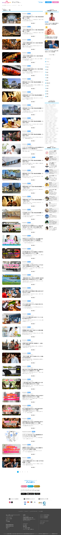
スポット (24, 15)
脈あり (51, 138)
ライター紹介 (41, 511)
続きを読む (33, 23)
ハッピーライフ (14, 5)
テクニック (27, 289)
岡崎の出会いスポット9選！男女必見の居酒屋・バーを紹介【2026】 (32, 83)
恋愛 (47, 77)
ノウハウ (31, 15)
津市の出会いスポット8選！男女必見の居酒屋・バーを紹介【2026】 (32, 122)
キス (46, 110)
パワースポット (48, 116)
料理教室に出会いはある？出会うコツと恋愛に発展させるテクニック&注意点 (32, 331)
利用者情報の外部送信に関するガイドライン (29, 519)
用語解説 (47, 134)
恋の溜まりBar (52, 128)
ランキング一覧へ (52, 54)
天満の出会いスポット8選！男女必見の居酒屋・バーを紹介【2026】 (32, 161)
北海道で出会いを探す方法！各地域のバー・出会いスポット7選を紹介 (32, 344)
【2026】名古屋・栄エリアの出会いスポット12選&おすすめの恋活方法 (32, 357)
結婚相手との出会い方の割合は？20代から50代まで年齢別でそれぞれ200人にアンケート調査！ (32, 396)
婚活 (47, 72)
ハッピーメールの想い (9, 518)
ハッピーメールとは (9, 517)
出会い (29, 13)
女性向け (55, 125)
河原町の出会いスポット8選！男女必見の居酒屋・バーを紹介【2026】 (32, 187)
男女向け (32, 80)
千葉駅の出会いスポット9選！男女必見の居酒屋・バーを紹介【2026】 (32, 200)
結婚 (53, 137)
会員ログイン (8, 527)
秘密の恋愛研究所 (48, 137)
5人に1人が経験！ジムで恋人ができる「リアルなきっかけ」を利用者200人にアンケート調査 (32, 266)
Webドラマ (54, 104)
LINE (46, 104)
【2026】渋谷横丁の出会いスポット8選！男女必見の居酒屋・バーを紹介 (32, 57)
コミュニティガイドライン (26, 520)
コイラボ (50, 110)
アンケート (48, 58)
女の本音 (24, 446)
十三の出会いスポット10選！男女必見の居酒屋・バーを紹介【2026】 (32, 213)
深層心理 (48, 83)
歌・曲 (53, 131)
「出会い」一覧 (20, 5)
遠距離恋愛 (55, 141)
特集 (47, 91)
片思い (47, 85)
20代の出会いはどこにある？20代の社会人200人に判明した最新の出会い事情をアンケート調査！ (32, 422)
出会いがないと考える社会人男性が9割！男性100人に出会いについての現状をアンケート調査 (32, 370)
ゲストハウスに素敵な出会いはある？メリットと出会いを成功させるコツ (32, 318)
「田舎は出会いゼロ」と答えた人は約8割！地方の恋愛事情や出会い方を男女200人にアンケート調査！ (32, 279)
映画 (49, 131)
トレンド (48, 64)
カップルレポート (25, 523)
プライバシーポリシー (26, 516)
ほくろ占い (47, 107)
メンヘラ (47, 119)
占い (54, 122)
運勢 (46, 141)
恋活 (47, 80)
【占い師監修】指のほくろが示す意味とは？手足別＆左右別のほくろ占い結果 (51, 37)
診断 (46, 35)
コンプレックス (56, 110)
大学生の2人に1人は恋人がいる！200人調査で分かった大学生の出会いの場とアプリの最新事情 (32, 239)
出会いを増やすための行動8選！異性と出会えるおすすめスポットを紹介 (32, 292)
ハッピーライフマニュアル (33, 511)
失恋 (47, 69)
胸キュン (47, 138)
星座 (46, 131)
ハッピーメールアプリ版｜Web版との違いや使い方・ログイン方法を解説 (52, 51)
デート (28, 15)
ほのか (52, 107)
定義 (47, 75)
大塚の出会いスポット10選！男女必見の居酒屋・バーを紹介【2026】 (32, 109)
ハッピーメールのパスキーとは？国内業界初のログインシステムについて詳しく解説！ (32, 435)
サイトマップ (42, 523)
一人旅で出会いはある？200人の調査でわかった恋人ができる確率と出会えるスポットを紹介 (32, 383)
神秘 (47, 93)
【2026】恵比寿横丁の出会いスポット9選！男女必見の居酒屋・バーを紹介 (32, 70)
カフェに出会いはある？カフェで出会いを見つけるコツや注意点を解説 (32, 305)
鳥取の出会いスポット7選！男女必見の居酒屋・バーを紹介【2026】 (32, 174)
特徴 (47, 88)
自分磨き (55, 138)
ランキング (28, 224)
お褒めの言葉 (25, 526)
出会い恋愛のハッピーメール (6, 5)
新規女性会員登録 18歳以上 (10, 524)
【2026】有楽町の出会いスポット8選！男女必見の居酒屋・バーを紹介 (32, 44)
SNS (23, 289)
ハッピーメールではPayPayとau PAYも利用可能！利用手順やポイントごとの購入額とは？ (32, 148)
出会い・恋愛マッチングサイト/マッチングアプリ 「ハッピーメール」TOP (13, 515)
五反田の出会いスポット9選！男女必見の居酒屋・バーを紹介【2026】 (32, 96)
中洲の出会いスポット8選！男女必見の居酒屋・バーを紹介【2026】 (32, 135)
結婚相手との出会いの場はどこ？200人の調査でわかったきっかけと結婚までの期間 (32, 448)
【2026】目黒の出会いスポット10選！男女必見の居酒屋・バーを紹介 (32, 30)
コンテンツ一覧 (42, 522)
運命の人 (50, 141)
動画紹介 (51, 122)
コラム (47, 61)
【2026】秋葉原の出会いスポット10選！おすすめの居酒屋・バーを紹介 (32, 462)
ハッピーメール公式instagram (44, 516)
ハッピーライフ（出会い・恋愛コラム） (28, 529)
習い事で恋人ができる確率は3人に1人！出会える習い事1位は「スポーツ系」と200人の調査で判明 (32, 226)
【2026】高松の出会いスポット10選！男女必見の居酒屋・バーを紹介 (32, 17)
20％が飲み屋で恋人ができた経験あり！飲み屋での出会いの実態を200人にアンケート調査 (32, 252)
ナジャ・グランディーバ (49, 113)
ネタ (54, 113)
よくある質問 (8, 521)
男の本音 (28, 446)
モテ (50, 119)
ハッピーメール (28, 433)
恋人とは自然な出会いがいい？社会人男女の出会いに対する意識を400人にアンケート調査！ (32, 409)
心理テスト (47, 128)
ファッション (53, 116)
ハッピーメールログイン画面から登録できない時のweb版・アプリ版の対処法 (51, 24)
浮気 (57, 131)
